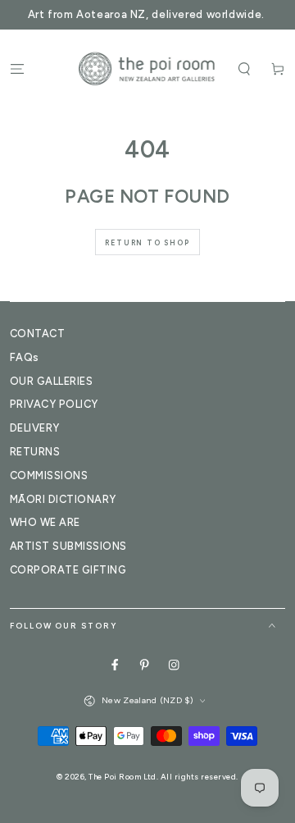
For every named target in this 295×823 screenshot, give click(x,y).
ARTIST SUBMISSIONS (68, 546)
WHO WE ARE (45, 522)
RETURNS (35, 452)
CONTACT (37, 333)
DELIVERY (35, 428)
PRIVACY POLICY (54, 404)
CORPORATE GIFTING (68, 570)
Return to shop (147, 242)
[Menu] (17, 68)
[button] (244, 68)
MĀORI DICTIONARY (63, 499)
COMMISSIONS (49, 475)
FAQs (24, 357)
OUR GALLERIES (51, 381)
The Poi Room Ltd (122, 776)
